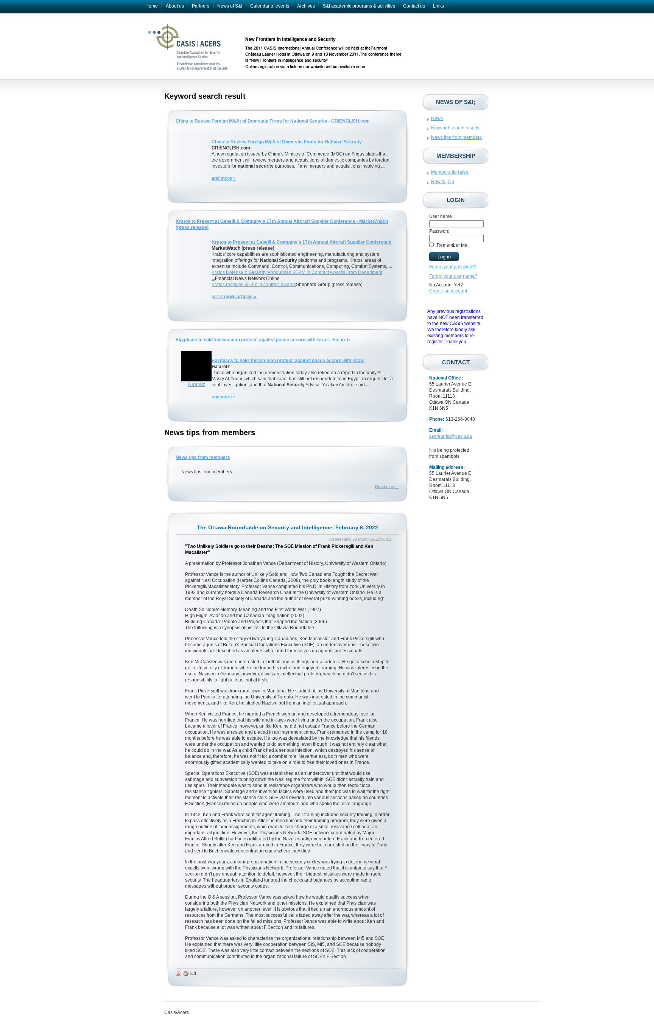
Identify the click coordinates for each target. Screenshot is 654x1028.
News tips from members (203, 457)
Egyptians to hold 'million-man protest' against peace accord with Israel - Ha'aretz (263, 339)
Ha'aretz (196, 384)
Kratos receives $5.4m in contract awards (254, 284)
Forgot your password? (452, 266)
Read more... (387, 486)
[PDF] (179, 975)
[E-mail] (193, 975)
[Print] (186, 975)
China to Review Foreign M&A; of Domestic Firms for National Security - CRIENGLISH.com (273, 121)
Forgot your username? (453, 276)
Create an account (448, 291)
